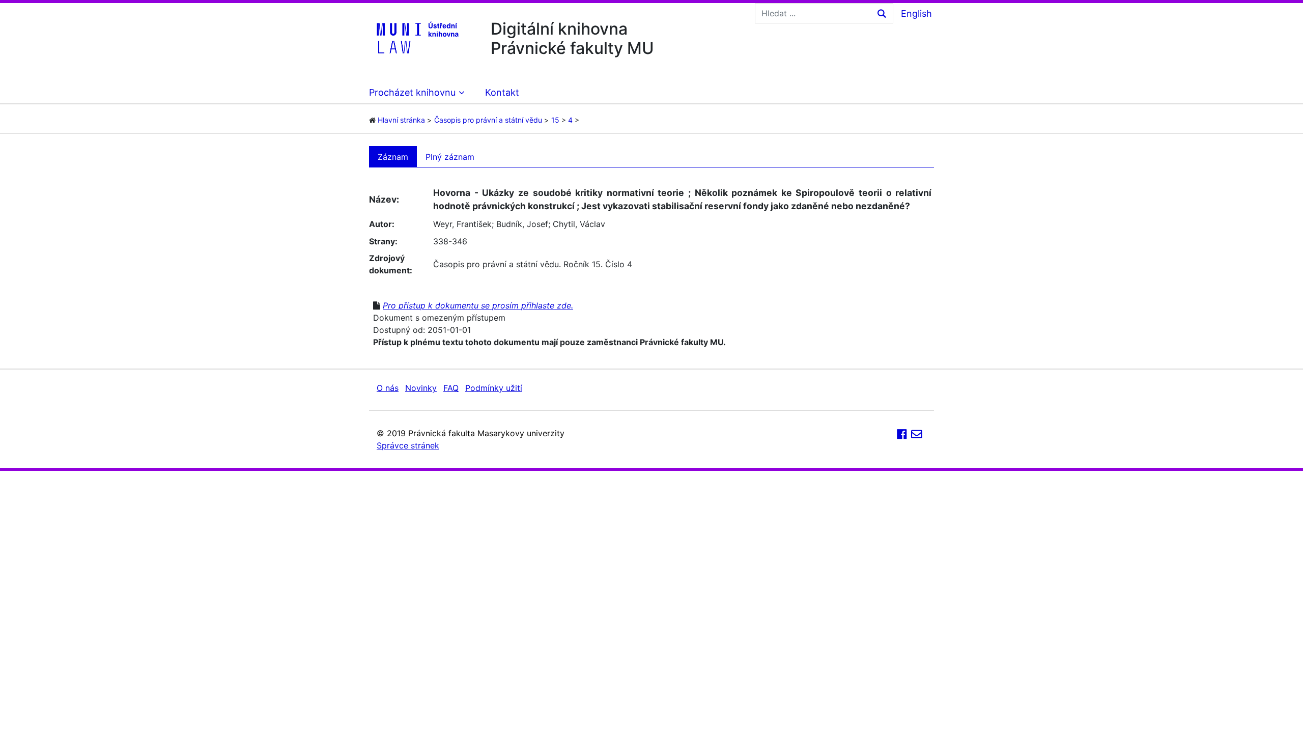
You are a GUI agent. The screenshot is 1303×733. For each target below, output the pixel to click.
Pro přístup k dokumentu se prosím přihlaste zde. (478, 305)
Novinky (421, 388)
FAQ (451, 388)
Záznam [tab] (393, 157)
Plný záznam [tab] (450, 157)
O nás (388, 388)
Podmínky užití (493, 388)
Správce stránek (408, 445)
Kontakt (502, 92)
